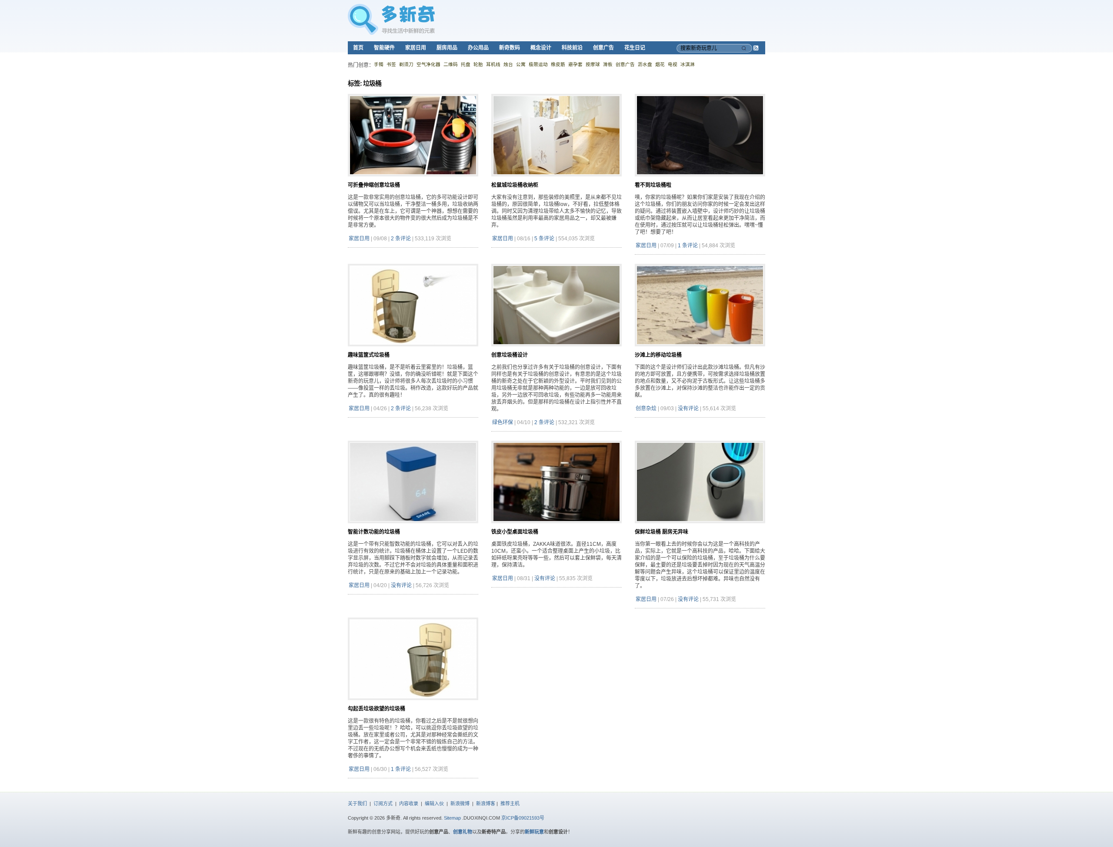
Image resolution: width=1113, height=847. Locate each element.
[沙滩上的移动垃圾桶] (700, 350)
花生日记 (634, 48)
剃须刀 (406, 64)
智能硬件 (384, 48)
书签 (391, 64)
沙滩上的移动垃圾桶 (658, 355)
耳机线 (493, 64)
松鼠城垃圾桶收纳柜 (514, 185)
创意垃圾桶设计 (509, 355)
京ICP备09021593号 (522, 817)
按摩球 (593, 64)
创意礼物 (462, 831)
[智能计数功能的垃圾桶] (413, 527)
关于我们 (357, 803)
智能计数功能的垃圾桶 (374, 532)
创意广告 (603, 48)
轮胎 (478, 64)
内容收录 (408, 803)
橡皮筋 (558, 64)
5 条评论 (544, 239)
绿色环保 (502, 422)
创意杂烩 (646, 408)
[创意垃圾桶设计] (556, 350)
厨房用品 (447, 48)
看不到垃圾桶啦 (653, 185)
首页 (358, 48)
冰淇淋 (687, 64)
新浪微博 (460, 803)
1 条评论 (688, 245)
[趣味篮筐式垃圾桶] (413, 350)
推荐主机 (510, 803)
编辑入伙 (434, 803)
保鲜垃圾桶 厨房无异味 (661, 532)
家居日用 (415, 48)
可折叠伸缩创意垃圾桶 (374, 185)
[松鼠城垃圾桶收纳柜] (556, 180)
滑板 (608, 64)
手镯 (378, 64)
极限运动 (538, 64)
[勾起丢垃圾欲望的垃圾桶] (413, 704)
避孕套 (575, 64)
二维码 (450, 64)
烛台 (508, 64)
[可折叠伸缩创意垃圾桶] (413, 180)
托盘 (465, 64)
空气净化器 (428, 64)
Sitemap (452, 817)
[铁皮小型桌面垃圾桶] (556, 527)
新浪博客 (485, 803)
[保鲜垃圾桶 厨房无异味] (700, 527)
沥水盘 (645, 64)
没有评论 (688, 408)
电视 (672, 64)
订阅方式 (383, 803)
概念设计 (540, 48)
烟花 (660, 64)
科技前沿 (572, 48)
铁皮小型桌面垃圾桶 (514, 532)
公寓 (521, 64)
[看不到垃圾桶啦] (700, 180)
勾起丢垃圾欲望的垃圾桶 (376, 709)
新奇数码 (509, 48)
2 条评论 (401, 239)
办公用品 (478, 48)
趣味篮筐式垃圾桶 (369, 355)
